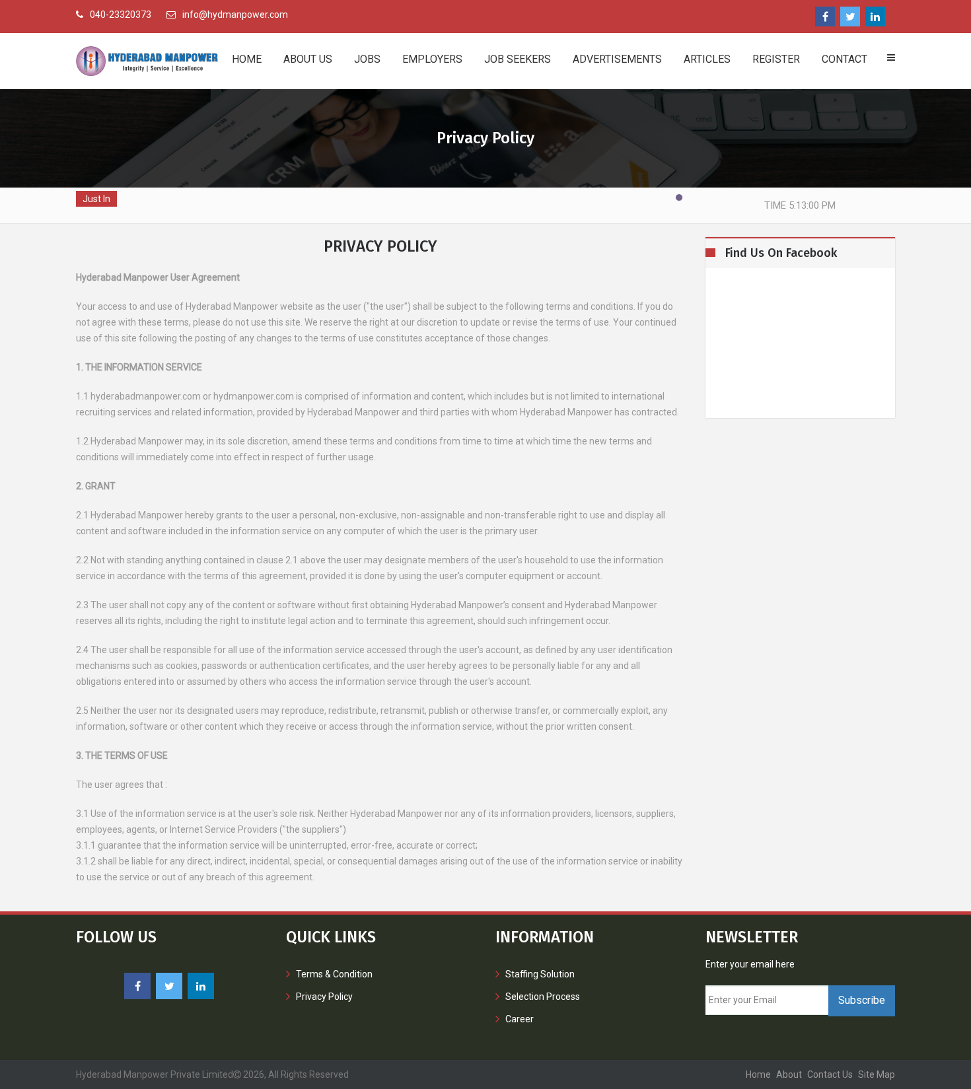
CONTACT (844, 59)
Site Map (876, 1074)
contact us (830, 1074)
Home (758, 1074)
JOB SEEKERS (517, 59)
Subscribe (861, 1000)
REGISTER (776, 59)
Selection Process (542, 996)
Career (519, 1019)
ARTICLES (707, 59)
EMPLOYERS (432, 59)
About (789, 1074)
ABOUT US (307, 59)
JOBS (367, 59)
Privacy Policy (324, 996)
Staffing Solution (540, 974)
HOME (247, 59)
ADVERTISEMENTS (617, 59)
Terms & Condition (334, 974)
